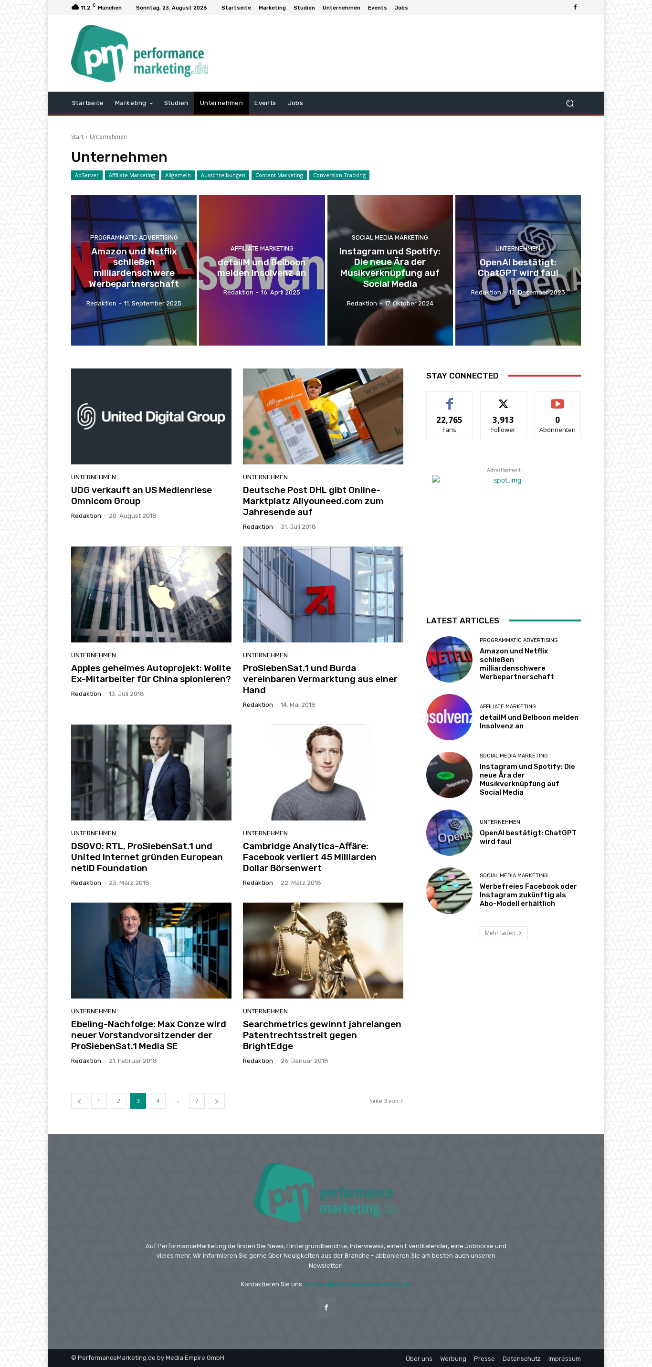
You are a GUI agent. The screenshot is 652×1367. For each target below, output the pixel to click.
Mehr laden (500, 933)
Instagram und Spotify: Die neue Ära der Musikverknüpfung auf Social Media (527, 779)
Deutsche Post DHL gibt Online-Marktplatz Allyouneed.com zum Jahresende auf (313, 500)
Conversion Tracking (339, 175)
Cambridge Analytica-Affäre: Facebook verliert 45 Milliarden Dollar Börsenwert (310, 857)
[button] (569, 103)
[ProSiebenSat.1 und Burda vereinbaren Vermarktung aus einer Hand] (323, 595)
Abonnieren (558, 398)
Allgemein (178, 175)
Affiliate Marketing (132, 175)
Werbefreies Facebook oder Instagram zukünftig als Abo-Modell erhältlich (528, 895)
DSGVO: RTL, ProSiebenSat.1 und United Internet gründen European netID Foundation (147, 857)
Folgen (504, 398)
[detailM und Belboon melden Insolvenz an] (262, 270)
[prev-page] (79, 1101)
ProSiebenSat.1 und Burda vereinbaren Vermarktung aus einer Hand (320, 678)
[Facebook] (575, 7)
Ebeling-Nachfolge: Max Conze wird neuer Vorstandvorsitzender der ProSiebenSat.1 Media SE (148, 1035)
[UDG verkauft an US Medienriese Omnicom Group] (151, 416)
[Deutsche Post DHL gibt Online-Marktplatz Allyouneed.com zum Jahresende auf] (323, 416)
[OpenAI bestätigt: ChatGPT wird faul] (518, 270)
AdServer (87, 175)
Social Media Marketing (390, 237)
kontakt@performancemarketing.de (358, 1284)
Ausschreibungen (223, 175)
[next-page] (217, 1101)
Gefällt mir (450, 398)
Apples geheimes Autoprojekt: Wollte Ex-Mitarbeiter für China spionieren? (151, 673)
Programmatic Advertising (134, 237)
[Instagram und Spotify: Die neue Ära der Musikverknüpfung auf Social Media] (390, 270)
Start (77, 137)
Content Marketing (279, 175)
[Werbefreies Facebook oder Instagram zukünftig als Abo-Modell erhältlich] (449, 890)
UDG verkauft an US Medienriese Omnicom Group (141, 495)
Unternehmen (517, 248)
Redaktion (86, 515)
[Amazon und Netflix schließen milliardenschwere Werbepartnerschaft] (134, 270)
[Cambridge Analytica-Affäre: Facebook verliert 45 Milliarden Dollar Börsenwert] (323, 773)
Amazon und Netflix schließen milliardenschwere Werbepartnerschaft (517, 664)
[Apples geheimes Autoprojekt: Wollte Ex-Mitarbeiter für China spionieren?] (151, 595)
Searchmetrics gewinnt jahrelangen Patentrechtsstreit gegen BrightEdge (322, 1035)
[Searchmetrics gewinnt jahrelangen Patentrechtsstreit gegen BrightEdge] (323, 951)
